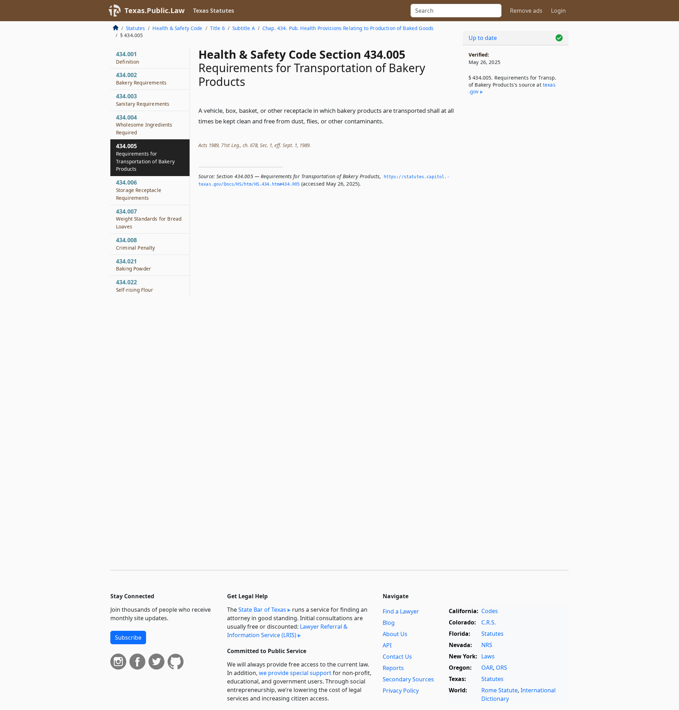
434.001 (127, 57)
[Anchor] (387, 121)
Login (558, 10)
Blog (389, 623)
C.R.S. (488, 622)
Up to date (483, 38)
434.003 (142, 99)
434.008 (135, 243)
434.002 (141, 78)
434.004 (144, 125)
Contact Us (397, 656)
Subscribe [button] (128, 637)
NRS (486, 645)
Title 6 (217, 28)
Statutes (135, 28)
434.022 (134, 285)
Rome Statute (499, 690)
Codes (489, 611)
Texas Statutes (213, 10)
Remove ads (526, 10)
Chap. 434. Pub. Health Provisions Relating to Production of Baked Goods (348, 28)
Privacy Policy (401, 690)
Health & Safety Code (177, 28)
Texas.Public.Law (154, 10)
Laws (488, 656)
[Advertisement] (516, 218)
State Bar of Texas (262, 609)
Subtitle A (243, 28)
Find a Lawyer (401, 611)
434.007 (148, 219)
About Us (395, 634)
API (387, 645)
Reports (393, 668)
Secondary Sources (408, 679)
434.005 (145, 157)
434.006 (138, 190)
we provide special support (295, 673)
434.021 (133, 264)
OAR (487, 667)
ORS (501, 667)
